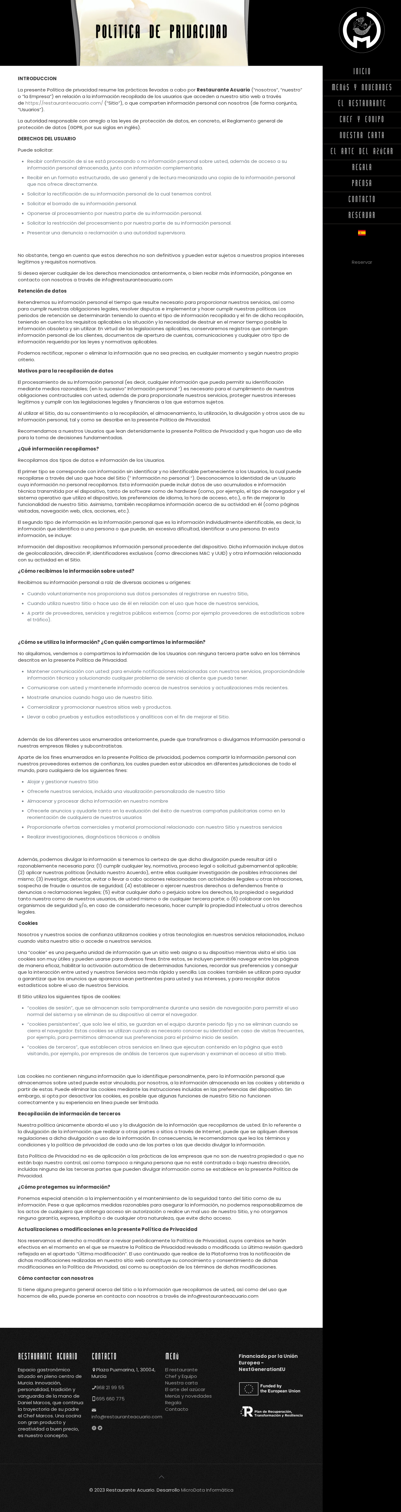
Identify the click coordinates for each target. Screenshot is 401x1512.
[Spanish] (362, 233)
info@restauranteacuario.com (126, 1416)
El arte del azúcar (185, 1389)
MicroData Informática (207, 1490)
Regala (173, 1402)
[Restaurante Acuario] (362, 30)
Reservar (362, 262)
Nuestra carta (181, 1382)
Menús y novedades (188, 1396)
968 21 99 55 (110, 1387)
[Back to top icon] (161, 1476)
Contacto (176, 1409)
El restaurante (181, 1369)
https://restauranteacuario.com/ (64, 103)
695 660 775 (110, 1398)
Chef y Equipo (181, 1376)
